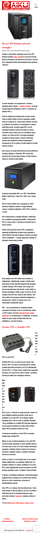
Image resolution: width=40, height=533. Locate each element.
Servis (32, 503)
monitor (28, 106)
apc (4, 507)
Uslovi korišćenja (31, 530)
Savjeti (27, 503)
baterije (11, 507)
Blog (8, 51)
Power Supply (17, 57)
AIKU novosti (11, 503)
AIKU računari (20, 503)
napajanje (18, 507)
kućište (22, 106)
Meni (36, 7)
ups (26, 507)
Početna (4, 51)
